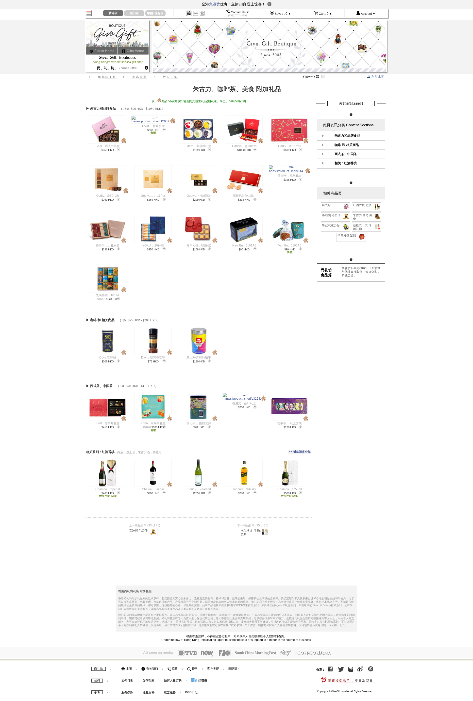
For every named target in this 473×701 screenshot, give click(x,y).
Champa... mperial (107, 489)
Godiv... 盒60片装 (107, 195)
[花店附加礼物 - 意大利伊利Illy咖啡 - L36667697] (198, 341)
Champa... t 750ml (289, 489)
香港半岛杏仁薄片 (244, 195)
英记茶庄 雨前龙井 (198, 423)
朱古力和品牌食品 (347, 135)
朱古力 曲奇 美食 (362, 217)
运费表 (202, 680)
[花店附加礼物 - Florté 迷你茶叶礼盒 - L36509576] (107, 407)
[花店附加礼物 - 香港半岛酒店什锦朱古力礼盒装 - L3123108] (107, 229)
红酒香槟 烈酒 (362, 205)
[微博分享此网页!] (360, 669)
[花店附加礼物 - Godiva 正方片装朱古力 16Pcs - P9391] (153, 179)
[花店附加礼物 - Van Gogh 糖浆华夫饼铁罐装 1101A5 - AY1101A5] (289, 229)
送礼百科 (148, 692)
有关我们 (151, 668)
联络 (174, 668)
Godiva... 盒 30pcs (244, 146)
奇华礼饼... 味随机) (198, 245)
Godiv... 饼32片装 (289, 146)
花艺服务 (170, 692)
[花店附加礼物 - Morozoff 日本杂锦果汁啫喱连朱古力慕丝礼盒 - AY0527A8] (198, 129)
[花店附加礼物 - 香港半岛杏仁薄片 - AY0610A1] (243, 179)
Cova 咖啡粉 (107, 357)
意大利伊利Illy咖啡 (198, 357)
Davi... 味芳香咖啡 (153, 357)
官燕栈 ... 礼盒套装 (289, 423)
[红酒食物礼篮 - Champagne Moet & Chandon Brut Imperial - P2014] (107, 473)
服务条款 (127, 692)
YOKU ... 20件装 (153, 245)
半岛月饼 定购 (347, 235)
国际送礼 (234, 668)
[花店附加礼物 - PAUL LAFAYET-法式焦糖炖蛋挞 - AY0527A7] (153, 119)
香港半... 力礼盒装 (107, 245)
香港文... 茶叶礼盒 (244, 403)
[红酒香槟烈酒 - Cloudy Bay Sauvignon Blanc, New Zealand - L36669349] (198, 473)
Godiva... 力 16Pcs (153, 195)
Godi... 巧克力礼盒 (108, 146)
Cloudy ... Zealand (198, 489)
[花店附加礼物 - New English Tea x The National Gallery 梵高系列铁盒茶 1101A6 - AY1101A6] (243, 229)
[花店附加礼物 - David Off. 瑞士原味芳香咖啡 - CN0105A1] (153, 341)
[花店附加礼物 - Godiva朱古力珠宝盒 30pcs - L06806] (244, 129)
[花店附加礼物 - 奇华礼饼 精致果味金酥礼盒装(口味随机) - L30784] (198, 229)
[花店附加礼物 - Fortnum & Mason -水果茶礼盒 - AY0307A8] (153, 407)
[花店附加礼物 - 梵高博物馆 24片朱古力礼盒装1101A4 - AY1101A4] (107, 279)
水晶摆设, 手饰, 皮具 (251, 532)
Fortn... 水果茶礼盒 (153, 423)
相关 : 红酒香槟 (346, 163)
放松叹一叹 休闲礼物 (362, 227)
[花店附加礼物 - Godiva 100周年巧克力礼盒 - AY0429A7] (107, 129)
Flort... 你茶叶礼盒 (107, 423)
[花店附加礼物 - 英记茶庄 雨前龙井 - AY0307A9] (198, 407)
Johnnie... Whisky (244, 489)
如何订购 (127, 680)
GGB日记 (191, 692)
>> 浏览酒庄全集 (300, 451)
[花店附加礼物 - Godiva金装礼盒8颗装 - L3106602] (198, 179)
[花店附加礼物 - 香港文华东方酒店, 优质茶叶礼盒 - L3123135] (244, 397)
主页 (128, 668)
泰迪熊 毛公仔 (138, 530)
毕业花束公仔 (331, 225)
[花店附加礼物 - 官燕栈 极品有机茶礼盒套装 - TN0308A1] (289, 407)
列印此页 (377, 76)
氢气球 (326, 205)
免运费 (214, 4)
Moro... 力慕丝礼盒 (198, 146)
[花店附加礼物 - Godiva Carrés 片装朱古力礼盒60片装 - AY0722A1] (107, 179)
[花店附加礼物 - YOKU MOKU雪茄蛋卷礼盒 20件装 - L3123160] (153, 229)
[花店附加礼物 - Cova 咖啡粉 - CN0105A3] (107, 341)
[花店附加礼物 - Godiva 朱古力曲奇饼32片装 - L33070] (289, 129)
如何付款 (149, 680)
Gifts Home (135, 51)
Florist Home (103, 51)
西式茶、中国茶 (346, 154)
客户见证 (213, 668)
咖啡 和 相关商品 (347, 145)
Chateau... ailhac (153, 489)
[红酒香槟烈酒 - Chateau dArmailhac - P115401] (153, 473)
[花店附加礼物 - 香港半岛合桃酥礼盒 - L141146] (289, 169)
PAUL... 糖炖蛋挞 (153, 126)
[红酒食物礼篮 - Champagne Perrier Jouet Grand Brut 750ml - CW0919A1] (289, 473)
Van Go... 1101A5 (289, 245)
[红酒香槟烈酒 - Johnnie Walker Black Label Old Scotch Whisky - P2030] (243, 473)
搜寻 (194, 668)
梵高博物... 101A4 (107, 295)
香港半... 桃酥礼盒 (290, 175)
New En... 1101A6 (244, 245)
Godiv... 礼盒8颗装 (199, 195)
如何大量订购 (173, 680)
